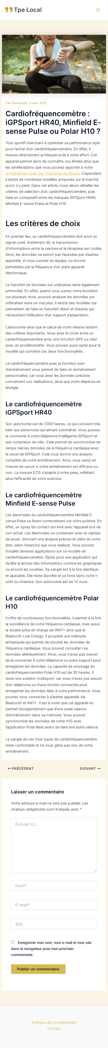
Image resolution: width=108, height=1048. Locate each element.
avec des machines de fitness (54, 173)
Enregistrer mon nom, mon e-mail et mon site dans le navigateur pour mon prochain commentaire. (51, 948)
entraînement (17, 173)
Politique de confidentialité (54, 1022)
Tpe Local (28, 9)
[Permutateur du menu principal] (97, 10)
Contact (54, 1028)
